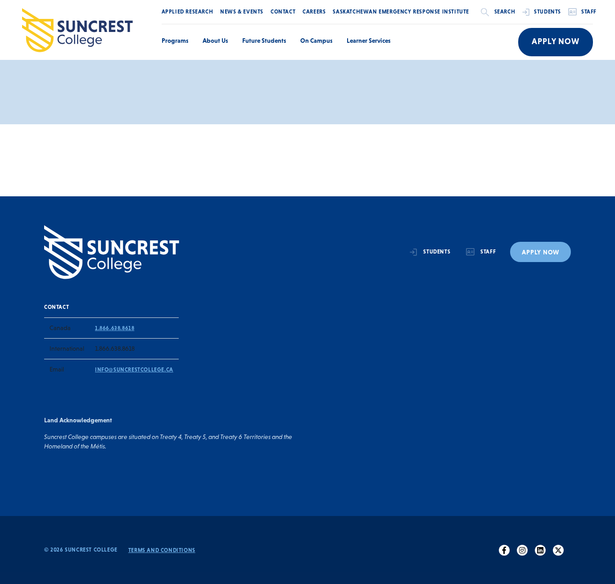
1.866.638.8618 (114, 328)
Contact (283, 12)
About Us (215, 40)
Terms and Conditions (161, 550)
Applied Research (187, 12)
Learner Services (368, 40)
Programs (175, 40)
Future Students (264, 40)
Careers (314, 12)
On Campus (316, 40)
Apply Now (555, 41)
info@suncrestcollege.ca (134, 370)
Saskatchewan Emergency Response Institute (401, 12)
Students (547, 12)
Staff (589, 12)
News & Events (241, 12)
